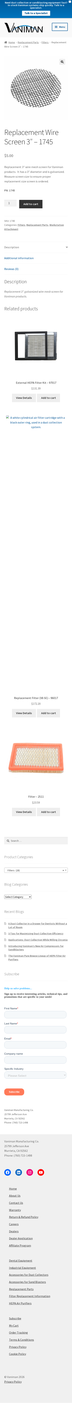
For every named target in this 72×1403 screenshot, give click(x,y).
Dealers (14, 1231)
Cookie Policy (17, 1354)
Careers (14, 1224)
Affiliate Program (20, 1245)
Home (11, 42)
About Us (14, 1195)
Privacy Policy (17, 1347)
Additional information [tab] (19, 258)
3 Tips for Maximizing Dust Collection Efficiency (35, 933)
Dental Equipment (20, 1260)
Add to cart (30, 204)
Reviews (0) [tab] (11, 269)
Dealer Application (21, 1238)
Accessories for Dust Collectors (28, 1275)
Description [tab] (11, 247)
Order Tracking (18, 1332)
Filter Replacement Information (29, 1296)
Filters (45, 42)
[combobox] (36, 870)
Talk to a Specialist (36, 13)
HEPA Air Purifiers (20, 1303)
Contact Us (16, 1203)
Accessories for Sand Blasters (27, 1282)
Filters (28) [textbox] (35, 870)
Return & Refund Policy (23, 1217)
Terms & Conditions (21, 1340)
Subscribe (15, 1318)
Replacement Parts (28, 42)
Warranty (15, 1210)
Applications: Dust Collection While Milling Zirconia (38, 939)
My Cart (14, 1325)
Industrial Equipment (22, 1268)
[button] (62, 62)
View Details (24, 398)
